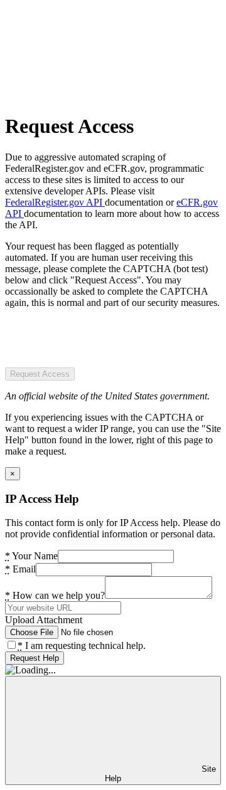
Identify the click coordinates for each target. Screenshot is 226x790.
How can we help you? (55, 595)
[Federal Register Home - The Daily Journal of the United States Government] (99, 95)
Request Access (40, 374)
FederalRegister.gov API (55, 202)
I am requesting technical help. (82, 645)
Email (20, 569)
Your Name (31, 555)
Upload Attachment (43, 619)
